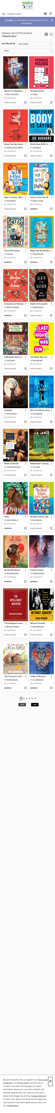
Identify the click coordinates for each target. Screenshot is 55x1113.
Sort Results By (8, 43)
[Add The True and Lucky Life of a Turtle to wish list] (25, 688)
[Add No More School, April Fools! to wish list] (51, 528)
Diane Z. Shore (37, 201)
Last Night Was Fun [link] (38, 357)
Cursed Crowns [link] (36, 570)
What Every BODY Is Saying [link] (40, 144)
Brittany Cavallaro (13, 307)
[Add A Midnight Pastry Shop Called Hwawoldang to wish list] (25, 368)
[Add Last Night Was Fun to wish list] (51, 368)
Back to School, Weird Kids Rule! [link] (14, 197)
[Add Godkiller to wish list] (25, 422)
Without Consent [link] (37, 623)
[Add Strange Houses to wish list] (51, 102)
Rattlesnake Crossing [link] (39, 464)
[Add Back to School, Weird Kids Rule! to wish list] (25, 209)
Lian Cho (10, 254)
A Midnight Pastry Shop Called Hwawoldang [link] (14, 357)
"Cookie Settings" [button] (38, 1096)
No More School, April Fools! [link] (40, 517)
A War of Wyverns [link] (38, 676)
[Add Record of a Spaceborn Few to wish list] (25, 102)
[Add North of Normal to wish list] (25, 475)
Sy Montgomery (12, 680)
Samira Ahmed (37, 254)
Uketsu (35, 94)
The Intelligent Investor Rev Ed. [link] (14, 623)
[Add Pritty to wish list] (25, 528)
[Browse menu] (50, 13)
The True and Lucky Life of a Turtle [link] (14, 676)
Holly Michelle (37, 360)
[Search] (3, 14)
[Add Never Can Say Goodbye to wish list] (25, 156)
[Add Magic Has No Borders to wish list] (51, 262)
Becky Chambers (13, 94)
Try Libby (9, 20)
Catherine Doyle (38, 573)
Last (34, 704)
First (22, 704)
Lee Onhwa (11, 360)
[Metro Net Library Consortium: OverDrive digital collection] (27, 5)
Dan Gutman (11, 201)
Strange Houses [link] (37, 91)
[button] (46, 35)
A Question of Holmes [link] (13, 304)
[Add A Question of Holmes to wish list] (25, 315)
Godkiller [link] (8, 410)
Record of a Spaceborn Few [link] (14, 91)
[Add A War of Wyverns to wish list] (51, 688)
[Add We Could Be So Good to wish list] (51, 422)
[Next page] (35, 698)
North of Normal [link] (11, 464)
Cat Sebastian (37, 414)
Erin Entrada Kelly (13, 573)
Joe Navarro (36, 147)
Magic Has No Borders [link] (40, 251)
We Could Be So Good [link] (40, 410)
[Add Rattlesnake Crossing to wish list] (51, 475)
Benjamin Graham (13, 627)
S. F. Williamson (38, 680)
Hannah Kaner (12, 414)
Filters (6, 51)
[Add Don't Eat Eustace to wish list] (25, 262)
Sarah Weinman (38, 627)
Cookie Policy (13, 1105)
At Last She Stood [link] (12, 570)
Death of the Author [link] (39, 304)
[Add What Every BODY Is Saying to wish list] (51, 156)
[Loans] (45, 14)
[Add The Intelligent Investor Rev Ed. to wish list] (25, 635)
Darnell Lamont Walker (15, 147)
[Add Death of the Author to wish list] (51, 315)
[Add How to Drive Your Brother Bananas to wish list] (51, 209)
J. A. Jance (36, 467)
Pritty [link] (6, 517)
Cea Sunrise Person (14, 467)
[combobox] (22, 14)
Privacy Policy (23, 1083)
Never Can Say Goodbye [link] (14, 144)
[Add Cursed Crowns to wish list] (51, 581)
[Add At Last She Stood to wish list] (25, 581)
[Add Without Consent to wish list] (51, 635)
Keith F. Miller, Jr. (12, 520)
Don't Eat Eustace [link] (12, 251)
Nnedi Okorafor (37, 307)
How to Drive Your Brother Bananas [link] (40, 197)
